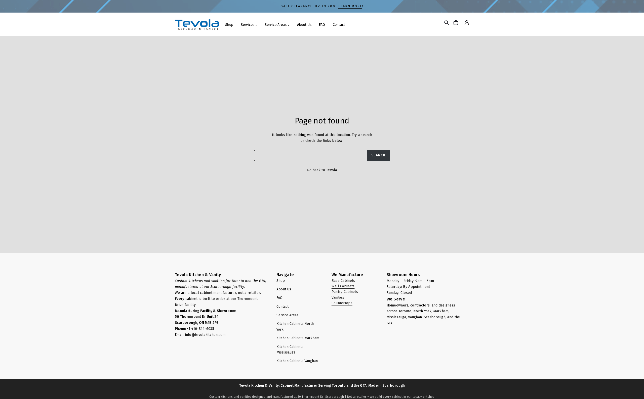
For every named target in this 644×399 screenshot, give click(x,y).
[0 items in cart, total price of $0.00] (456, 22)
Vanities (338, 297)
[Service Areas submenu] (289, 25)
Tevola (331, 170)
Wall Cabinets (343, 286)
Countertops (342, 303)
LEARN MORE (350, 6)
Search (378, 155)
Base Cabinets (343, 281)
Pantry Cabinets (345, 292)
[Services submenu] (256, 25)
